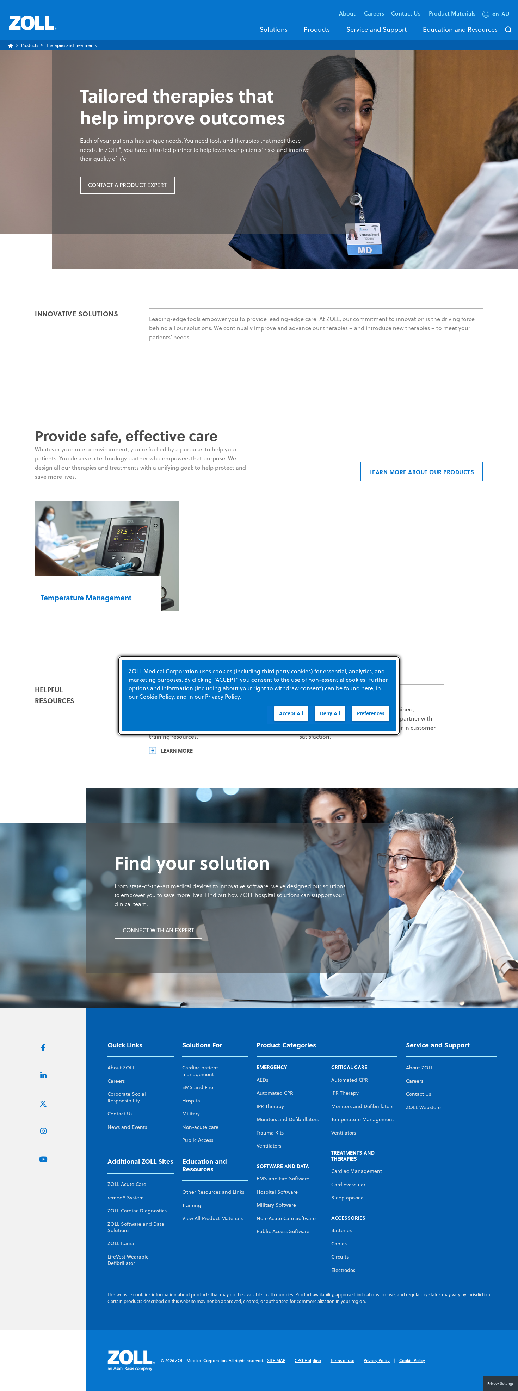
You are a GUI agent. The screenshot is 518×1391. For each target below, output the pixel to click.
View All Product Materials (212, 1218)
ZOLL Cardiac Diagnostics (137, 1210)
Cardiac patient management (200, 1070)
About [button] (348, 13)
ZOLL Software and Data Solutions (135, 1227)
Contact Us (119, 1113)
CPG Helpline (308, 1361)
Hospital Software (277, 1191)
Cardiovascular (348, 1184)
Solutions (274, 29)
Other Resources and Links (213, 1191)
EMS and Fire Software (283, 1178)
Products (317, 29)
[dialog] (259, 695)
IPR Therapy (270, 1106)
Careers (374, 13)
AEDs (262, 1079)
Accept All (291, 713)
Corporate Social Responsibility (126, 1097)
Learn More (177, 750)
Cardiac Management (356, 1171)
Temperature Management (362, 1119)
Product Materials (452, 13)
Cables (339, 1243)
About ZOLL (121, 1067)
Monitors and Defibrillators (288, 1119)
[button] (497, 15)
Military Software (276, 1204)
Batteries (341, 1230)
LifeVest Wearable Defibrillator (128, 1260)
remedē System (125, 1197)
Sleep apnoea (347, 1197)
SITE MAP (276, 1361)
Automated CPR (275, 1092)
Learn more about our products (421, 472)
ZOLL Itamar (121, 1243)
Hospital (192, 1100)
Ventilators (269, 1145)
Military (191, 1113)
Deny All (330, 713)
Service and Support (376, 29)
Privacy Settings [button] (500, 1383)
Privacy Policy (377, 1361)
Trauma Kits (270, 1132)
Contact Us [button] (406, 13)
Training (191, 1205)
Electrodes (343, 1270)
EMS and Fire (197, 1087)
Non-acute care (200, 1127)
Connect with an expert (158, 930)
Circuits (340, 1256)
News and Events (127, 1127)
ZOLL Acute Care (126, 1184)
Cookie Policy (412, 1361)
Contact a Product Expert (127, 185)
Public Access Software (283, 1231)
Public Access (197, 1140)
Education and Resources (460, 29)
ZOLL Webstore (423, 1107)
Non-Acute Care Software (286, 1218)
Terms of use (342, 1361)
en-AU (501, 14)
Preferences (370, 713)
